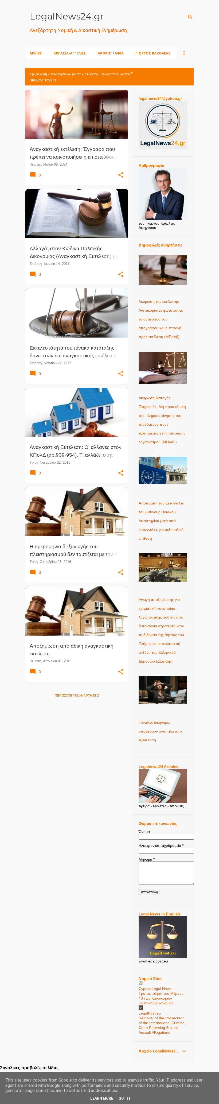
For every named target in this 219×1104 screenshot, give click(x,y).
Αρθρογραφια (111, 53)
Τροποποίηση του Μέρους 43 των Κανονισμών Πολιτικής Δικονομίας (161, 998)
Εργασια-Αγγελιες (70, 53)
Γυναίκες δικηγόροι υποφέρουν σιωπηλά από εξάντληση (160, 731)
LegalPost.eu (150, 1013)
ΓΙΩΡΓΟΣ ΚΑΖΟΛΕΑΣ (153, 53)
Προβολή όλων (43, 80)
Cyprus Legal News (155, 988)
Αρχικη (36, 53)
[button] (121, 175)
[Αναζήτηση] (190, 17)
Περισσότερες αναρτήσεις (77, 696)
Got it (125, 1098)
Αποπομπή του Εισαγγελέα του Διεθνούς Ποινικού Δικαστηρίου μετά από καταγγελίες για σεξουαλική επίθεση (161, 521)
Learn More (101, 1098)
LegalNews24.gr (67, 16)
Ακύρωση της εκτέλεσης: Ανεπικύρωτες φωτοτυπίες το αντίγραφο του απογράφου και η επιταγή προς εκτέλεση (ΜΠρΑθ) (161, 319)
